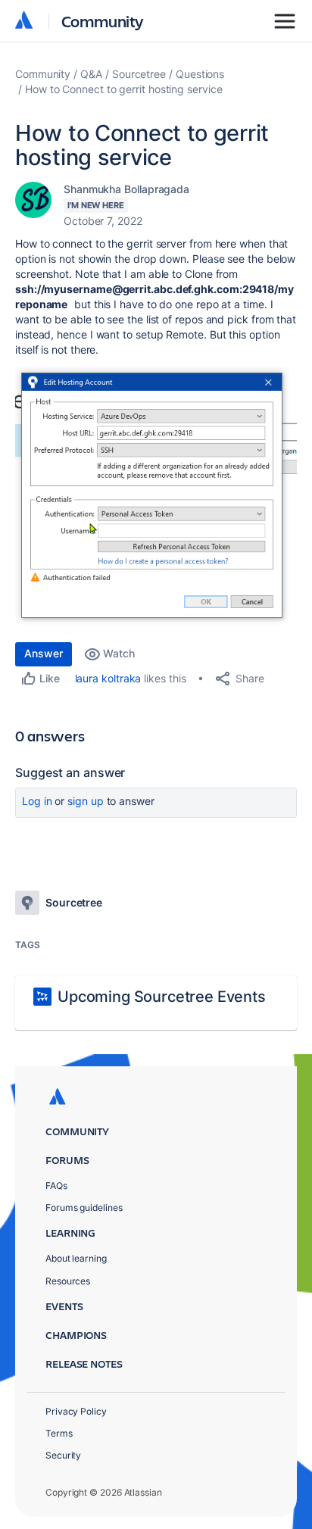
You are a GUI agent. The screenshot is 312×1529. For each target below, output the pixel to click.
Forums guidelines (84, 1207)
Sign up (85, 800)
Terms (59, 1433)
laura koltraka (108, 678)
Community (102, 21)
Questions (200, 73)
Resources (67, 1281)
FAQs (56, 1185)
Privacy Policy (76, 1411)
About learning (76, 1258)
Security (63, 1455)
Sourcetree (139, 73)
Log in (37, 800)
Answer (43, 653)
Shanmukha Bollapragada (126, 189)
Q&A (91, 73)
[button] (156, 496)
